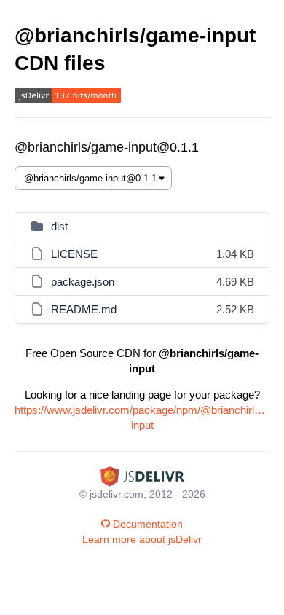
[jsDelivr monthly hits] (68, 97)
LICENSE (74, 254)
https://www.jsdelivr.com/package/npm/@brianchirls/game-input (142, 417)
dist (59, 226)
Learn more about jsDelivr (142, 539)
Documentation (148, 524)
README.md (84, 309)
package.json (82, 281)
